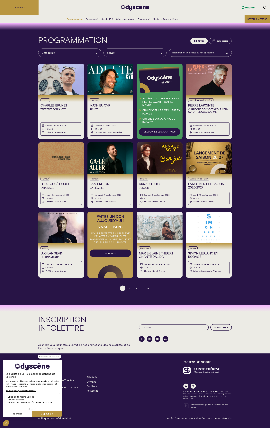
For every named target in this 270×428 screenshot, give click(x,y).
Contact (91, 381)
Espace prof (143, 19)
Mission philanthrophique (165, 19)
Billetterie (92, 377)
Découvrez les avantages (160, 131)
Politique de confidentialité (54, 418)
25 (147, 288)
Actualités (92, 390)
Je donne (110, 253)
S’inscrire (221, 327)
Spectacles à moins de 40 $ (99, 19)
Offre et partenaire (125, 19)
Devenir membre (257, 19)
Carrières (92, 386)
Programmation (75, 19)
